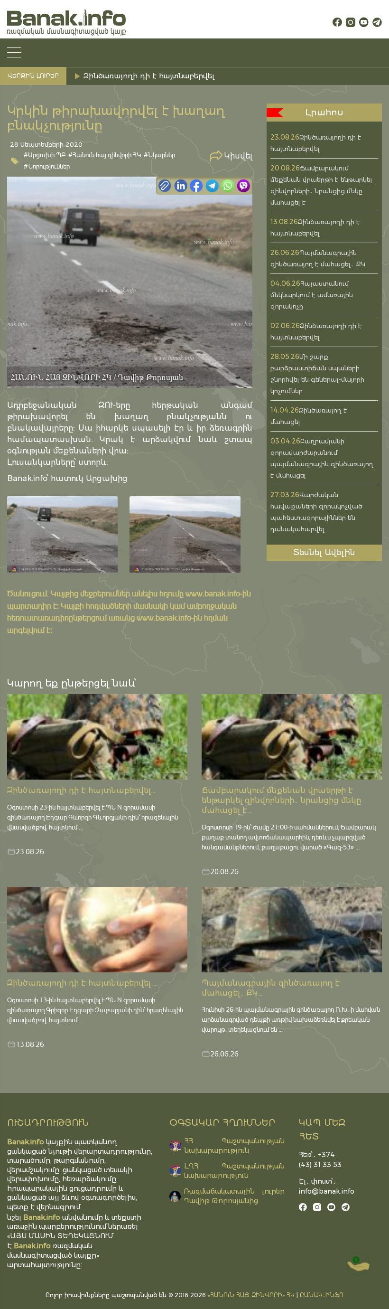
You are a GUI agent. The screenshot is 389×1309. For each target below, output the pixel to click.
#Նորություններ (47, 166)
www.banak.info (212, 593)
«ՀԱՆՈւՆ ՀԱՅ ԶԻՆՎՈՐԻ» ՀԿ (251, 1295)
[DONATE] (358, 1264)
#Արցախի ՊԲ (45, 155)
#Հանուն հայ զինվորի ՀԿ (104, 155)
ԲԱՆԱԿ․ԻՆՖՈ (321, 1295)
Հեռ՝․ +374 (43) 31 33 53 (320, 1159)
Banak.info (32, 1245)
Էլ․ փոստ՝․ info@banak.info (324, 1186)
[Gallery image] (62, 534)
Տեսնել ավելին (324, 552)
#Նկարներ (159, 155)
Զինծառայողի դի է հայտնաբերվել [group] (148, 75)
